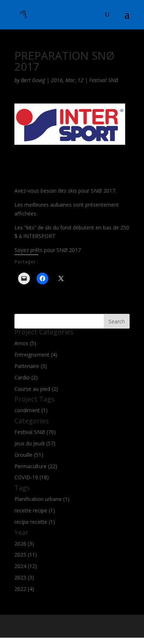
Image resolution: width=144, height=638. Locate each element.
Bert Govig (33, 80)
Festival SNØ (103, 80)
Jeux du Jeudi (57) (34, 443)
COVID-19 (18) (31, 477)
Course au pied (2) (36, 388)
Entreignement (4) (35, 354)
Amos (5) (25, 343)
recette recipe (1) (34, 510)
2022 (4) (24, 588)
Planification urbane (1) (41, 498)
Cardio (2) (26, 377)
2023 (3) (24, 577)
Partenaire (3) (30, 365)
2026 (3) (24, 543)
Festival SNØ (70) (35, 431)
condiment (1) (31, 410)
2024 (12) (25, 565)
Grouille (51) (28, 454)
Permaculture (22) (35, 466)
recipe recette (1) (34, 521)
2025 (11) (25, 554)
